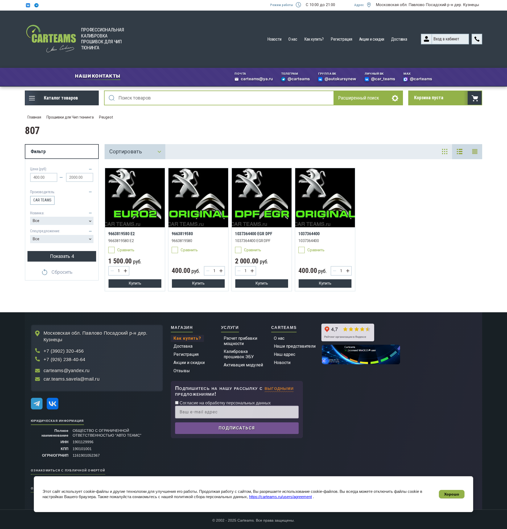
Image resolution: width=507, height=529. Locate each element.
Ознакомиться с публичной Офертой (68, 470)
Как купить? (314, 39)
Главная (34, 117)
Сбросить (61, 272)
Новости (274, 39)
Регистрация (341, 39)
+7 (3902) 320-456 (64, 351)
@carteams (299, 79)
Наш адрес (284, 354)
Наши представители (295, 346)
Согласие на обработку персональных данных (225, 403)
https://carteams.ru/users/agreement (280, 496)
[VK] (52, 403)
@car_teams (383, 79)
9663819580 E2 (121, 233)
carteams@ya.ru (257, 79)
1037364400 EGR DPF (253, 233)
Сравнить (125, 250)
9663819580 (182, 233)
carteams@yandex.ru (67, 370)
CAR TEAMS (42, 200)
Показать (62, 256)
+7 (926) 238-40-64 (65, 359)
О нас (292, 39)
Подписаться (237, 428)
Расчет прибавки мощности (240, 341)
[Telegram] (37, 403)
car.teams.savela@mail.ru (72, 379)
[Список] (459, 151)
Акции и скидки (371, 39)
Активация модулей (243, 364)
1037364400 (309, 233)
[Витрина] (444, 151)
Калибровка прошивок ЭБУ (239, 354)
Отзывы (181, 370)
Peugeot (106, 117)
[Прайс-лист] (474, 151)
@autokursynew (340, 79)
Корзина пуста (428, 97)
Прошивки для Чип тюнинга (70, 117)
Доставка (399, 39)
